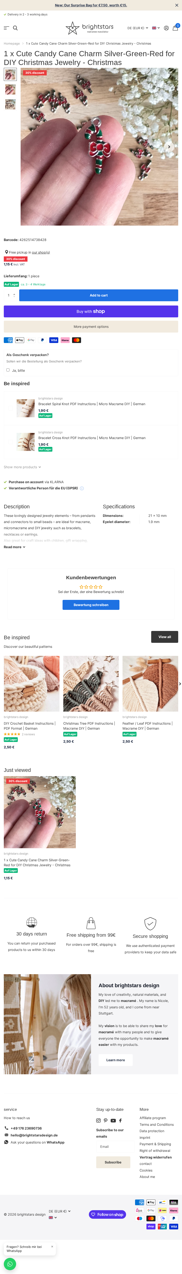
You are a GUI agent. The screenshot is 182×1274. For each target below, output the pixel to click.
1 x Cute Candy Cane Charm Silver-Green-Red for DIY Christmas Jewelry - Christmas (37, 862)
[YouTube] (113, 1120)
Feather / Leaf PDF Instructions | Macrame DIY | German (148, 725)
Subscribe (113, 1162)
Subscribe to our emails (110, 1133)
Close (177, 5)
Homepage (12, 43)
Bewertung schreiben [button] (91, 605)
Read (13, 547)
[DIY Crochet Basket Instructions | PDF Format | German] (31, 684)
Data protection (152, 1131)
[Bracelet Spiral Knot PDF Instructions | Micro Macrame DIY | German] (26, 408)
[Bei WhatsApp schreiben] (10, 1264)
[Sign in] (166, 28)
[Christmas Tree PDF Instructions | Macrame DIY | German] (91, 684)
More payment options (91, 326)
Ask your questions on (37, 1142)
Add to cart (99, 295)
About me (147, 1177)
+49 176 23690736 (26, 1128)
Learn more (115, 1060)
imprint (145, 1137)
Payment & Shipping (155, 1144)
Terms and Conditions (157, 1124)
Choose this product (11, 408)
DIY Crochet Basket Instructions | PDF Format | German (30, 725)
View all (165, 637)
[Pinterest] (105, 1120)
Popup (82, 488)
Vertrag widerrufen (156, 1157)
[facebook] (120, 1120)
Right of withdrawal (155, 1151)
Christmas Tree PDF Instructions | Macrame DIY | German (89, 725)
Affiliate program (153, 1118)
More (144, 1109)
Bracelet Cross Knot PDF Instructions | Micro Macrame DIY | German (92, 438)
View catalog (6, 28)
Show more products (21, 467)
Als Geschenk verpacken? (27, 355)
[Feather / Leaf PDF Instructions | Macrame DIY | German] (150, 684)
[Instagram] (98, 1120)
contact (146, 1164)
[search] (15, 28)
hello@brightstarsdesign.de (34, 1135)
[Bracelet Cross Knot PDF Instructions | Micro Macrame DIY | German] (26, 442)
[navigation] (10, 74)
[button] (15, 291)
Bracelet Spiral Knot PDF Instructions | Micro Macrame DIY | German (91, 404)
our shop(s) (41, 252)
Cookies (146, 1170)
